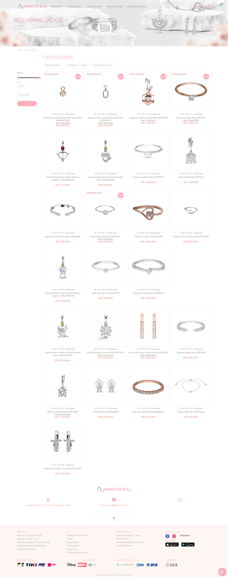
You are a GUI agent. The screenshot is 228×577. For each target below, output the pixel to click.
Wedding (56, 6)
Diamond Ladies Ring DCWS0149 (148, 177)
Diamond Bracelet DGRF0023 (191, 412)
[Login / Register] (209, 7)
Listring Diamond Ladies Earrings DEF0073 (148, 352)
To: (18, 91)
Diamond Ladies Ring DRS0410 (191, 118)
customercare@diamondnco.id (114, 505)
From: (19, 82)
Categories (74, 6)
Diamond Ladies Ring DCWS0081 (148, 293)
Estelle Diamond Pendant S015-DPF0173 (105, 352)
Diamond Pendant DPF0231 (191, 177)
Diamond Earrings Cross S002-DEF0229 (62, 468)
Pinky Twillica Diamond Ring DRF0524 (191, 236)
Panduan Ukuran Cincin (27, 539)
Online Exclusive (137, 6)
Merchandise (115, 6)
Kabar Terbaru (72, 542)
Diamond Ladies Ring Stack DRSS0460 (63, 236)
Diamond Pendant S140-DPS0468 (62, 412)
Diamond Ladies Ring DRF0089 (190, 352)
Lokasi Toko (71, 549)
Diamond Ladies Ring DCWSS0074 (148, 412)
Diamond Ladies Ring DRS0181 (148, 236)
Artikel (69, 539)
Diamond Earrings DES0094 (105, 412)
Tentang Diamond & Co (76, 535)
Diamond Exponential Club (29, 535)
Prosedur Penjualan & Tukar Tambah (33, 542)
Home (19, 50)
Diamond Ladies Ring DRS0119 (106, 293)
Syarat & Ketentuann (26, 549)
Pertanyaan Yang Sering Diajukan (31, 545)
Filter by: (77, 65)
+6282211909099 (124, 545)
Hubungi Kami (73, 545)
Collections (94, 6)
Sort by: (52, 65)
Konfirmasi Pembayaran (77, 552)
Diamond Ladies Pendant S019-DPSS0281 (148, 118)
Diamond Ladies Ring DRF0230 (105, 236)
